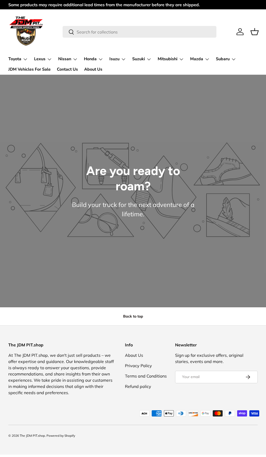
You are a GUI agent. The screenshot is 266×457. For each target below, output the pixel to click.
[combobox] (140, 32)
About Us (93, 69)
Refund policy (138, 386)
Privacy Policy (138, 365)
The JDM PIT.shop (32, 436)
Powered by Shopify (60, 436)
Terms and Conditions (146, 376)
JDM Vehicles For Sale (29, 69)
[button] (254, 31)
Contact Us (67, 69)
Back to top (133, 316)
